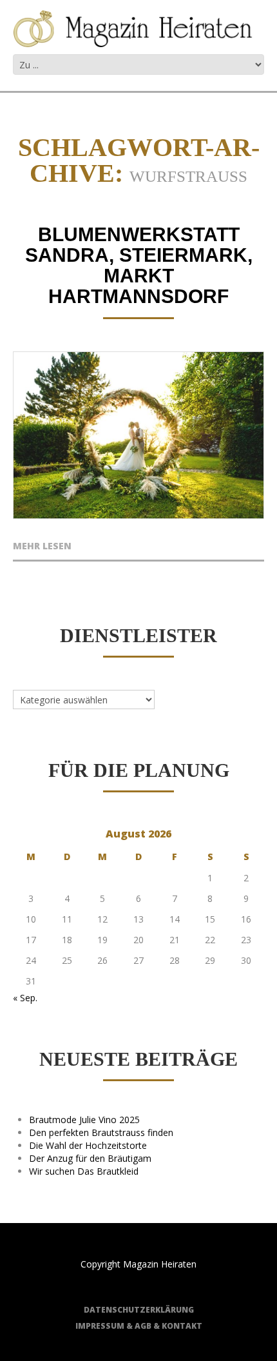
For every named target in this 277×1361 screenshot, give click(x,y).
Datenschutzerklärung (139, 1309)
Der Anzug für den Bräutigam (90, 1158)
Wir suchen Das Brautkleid (83, 1171)
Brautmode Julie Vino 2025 (84, 1119)
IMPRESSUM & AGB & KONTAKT (138, 1325)
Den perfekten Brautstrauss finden (101, 1132)
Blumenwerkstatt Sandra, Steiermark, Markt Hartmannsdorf (139, 265)
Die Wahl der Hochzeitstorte (88, 1145)
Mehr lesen (42, 547)
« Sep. (25, 998)
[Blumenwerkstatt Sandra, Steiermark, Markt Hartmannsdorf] (138, 435)
